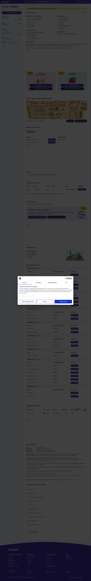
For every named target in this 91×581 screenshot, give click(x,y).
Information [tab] (38, 282)
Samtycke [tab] (24, 282)
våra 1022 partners (26, 288)
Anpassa (45, 301)
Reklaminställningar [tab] (52, 282)
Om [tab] (66, 282)
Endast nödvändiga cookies (28, 301)
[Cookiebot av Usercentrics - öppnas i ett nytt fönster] (66, 278)
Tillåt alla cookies (63, 301)
